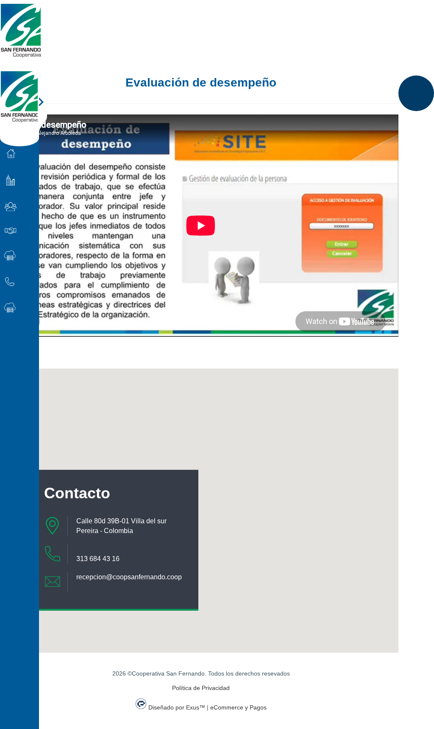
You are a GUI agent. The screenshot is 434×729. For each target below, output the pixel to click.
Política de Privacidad (201, 687)
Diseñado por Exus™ (176, 707)
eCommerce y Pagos (238, 707)
